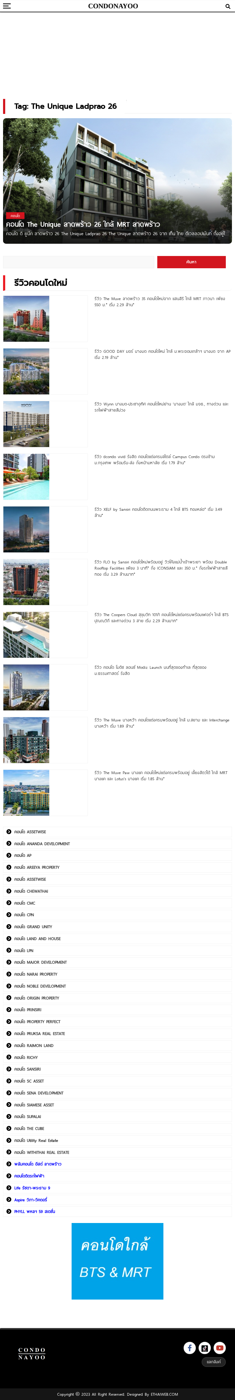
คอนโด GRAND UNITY (33, 927)
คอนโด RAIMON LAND (34, 1045)
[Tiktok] (205, 1348)
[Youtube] (220, 1348)
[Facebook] (190, 1348)
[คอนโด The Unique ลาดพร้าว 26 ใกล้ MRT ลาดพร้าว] (117, 181)
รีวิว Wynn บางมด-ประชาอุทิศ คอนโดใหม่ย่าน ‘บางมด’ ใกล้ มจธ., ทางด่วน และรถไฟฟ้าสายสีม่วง (161, 407)
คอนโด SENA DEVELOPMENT (38, 1093)
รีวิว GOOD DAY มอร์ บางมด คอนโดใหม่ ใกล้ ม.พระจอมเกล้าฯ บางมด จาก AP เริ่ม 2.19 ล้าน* (162, 354)
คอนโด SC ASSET (29, 1081)
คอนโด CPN (24, 915)
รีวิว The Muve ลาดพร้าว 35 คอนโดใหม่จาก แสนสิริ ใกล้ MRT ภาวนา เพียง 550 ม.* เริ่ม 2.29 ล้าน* (160, 301)
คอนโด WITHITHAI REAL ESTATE (41, 1152)
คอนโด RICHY (26, 1057)
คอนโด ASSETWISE (30, 832)
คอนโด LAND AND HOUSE (37, 938)
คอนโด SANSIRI (27, 1069)
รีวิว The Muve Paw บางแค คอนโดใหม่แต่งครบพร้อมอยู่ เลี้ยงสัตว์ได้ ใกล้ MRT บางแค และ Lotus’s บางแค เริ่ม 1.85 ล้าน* (161, 776)
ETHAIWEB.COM (164, 1394)
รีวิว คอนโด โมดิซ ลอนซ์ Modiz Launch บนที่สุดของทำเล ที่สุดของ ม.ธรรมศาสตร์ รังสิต (151, 670)
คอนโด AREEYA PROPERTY (36, 867)
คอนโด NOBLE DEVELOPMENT (40, 986)
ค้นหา (191, 262)
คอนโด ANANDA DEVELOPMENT (42, 844)
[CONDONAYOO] (113, 6)
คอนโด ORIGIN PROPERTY (36, 998)
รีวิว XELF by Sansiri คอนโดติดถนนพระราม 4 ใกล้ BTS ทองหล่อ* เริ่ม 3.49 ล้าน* (158, 512)
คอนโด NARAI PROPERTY (35, 974)
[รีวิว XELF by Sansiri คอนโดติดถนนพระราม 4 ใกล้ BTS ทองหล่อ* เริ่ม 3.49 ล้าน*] (45, 529)
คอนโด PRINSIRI (27, 1010)
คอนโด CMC (24, 903)
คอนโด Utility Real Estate (36, 1140)
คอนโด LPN (23, 950)
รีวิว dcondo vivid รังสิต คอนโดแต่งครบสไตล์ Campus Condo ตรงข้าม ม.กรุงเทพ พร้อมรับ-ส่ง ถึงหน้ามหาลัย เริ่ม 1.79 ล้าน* (155, 459)
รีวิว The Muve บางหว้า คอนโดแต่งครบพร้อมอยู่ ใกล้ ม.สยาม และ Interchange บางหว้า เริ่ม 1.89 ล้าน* (162, 723)
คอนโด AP (22, 855)
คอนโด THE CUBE (29, 1128)
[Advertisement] (117, 53)
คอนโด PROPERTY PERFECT (37, 1021)
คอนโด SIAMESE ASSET (34, 1105)
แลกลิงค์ (214, 1362)
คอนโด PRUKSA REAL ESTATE (39, 1033)
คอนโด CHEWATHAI (31, 891)
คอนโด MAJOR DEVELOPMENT (40, 962)
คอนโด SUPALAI (27, 1116)
